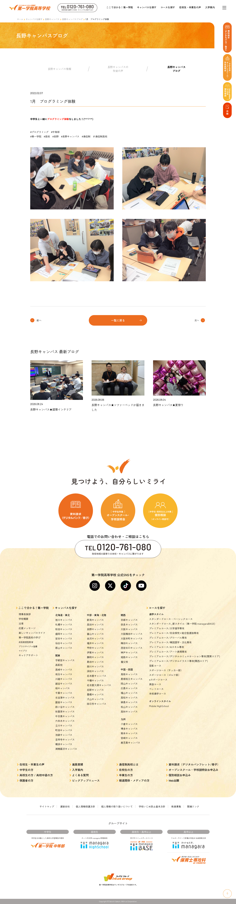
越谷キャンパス (63, 683)
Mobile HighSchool (159, 706)
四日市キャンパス (96, 703)
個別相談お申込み (180, 775)
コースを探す (168, 7)
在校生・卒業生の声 (190, 7)
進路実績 (77, 764)
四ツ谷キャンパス (65, 707)
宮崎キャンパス (129, 738)
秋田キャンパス (63, 629)
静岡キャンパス (95, 657)
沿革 (21, 623)
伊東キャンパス (95, 652)
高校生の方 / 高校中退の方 (36, 775)
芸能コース (155, 665)
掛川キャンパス (95, 666)
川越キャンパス (63, 679)
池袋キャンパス (63, 735)
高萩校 (59, 665)
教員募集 (176, 806)
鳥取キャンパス (129, 674)
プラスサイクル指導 (28, 646)
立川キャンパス (63, 725)
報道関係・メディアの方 (134, 780)
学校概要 (23, 619)
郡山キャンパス (63, 648)
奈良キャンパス (129, 624)
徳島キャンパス (129, 702)
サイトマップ (47, 806)
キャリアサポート (28, 655)
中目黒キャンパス (65, 716)
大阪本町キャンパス (132, 638)
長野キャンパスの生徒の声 (118, 69)
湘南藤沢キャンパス (66, 749)
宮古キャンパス (63, 638)
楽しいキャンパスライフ (32, 632)
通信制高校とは (128, 764)
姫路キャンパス (129, 657)
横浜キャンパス (63, 744)
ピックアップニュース (86, 780)
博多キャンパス (129, 728)
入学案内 (210, 7)
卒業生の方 (126, 775)
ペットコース (156, 689)
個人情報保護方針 (85, 806)
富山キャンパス (95, 634)
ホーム (20, 19)
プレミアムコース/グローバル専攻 (168, 637)
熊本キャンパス (129, 733)
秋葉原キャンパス (65, 711)
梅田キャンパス (129, 643)
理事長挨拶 (25, 614)
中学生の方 (26, 770)
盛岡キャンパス (63, 634)
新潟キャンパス (95, 620)
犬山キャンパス (95, 699)
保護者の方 (26, 780)
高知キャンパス (129, 711)
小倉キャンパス (129, 724)
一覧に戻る (118, 320)
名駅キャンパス (95, 689)
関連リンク (193, 806)
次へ (196, 320)
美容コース (155, 684)
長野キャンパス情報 (59, 69)
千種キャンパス (95, 680)
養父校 (124, 661)
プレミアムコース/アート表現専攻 (168, 651)
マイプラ (23, 650)
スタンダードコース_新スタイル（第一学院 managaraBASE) (182, 623)
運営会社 (65, 806)
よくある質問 (80, 775)
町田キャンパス (63, 730)
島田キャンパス (95, 661)
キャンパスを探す (146, 7)
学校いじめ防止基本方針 (152, 806)
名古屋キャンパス (96, 675)
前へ (39, 320)
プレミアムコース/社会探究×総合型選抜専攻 (174, 633)
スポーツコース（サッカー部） (166, 670)
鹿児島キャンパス (130, 742)
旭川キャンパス (63, 620)
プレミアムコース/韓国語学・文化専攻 (170, 642)
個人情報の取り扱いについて (117, 806)
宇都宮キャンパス (65, 660)
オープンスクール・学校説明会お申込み (193, 770)
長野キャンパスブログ (72, 19)
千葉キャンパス (63, 693)
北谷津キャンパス (65, 697)
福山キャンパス (129, 693)
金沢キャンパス (95, 638)
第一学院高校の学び (29, 637)
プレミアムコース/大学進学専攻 (166, 628)
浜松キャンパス (95, 671)
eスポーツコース (158, 679)
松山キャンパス (129, 707)
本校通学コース (157, 693)
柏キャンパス (62, 688)
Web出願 (174, 780)
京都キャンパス (129, 620)
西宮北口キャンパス (132, 648)
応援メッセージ (27, 628)
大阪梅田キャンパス (132, 634)
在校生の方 (126, 770)
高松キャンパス (129, 697)
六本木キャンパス (65, 721)
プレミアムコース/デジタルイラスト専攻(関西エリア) (178, 661)
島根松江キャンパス (132, 679)
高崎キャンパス (63, 669)
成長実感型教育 (26, 642)
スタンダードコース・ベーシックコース (171, 619)
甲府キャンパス (95, 648)
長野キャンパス (52, 19)
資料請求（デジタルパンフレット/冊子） (194, 764)
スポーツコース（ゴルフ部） (165, 675)
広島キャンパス (129, 688)
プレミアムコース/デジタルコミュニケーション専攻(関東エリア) (184, 656)
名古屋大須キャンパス (99, 685)
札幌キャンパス (63, 624)
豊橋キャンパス (95, 694)
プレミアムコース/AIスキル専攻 (166, 647)
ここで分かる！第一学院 (119, 7)
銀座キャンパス (63, 702)
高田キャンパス (95, 624)
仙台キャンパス (63, 643)
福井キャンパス (95, 643)
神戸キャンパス (129, 652)
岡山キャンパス (129, 683)
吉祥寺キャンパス (65, 739)
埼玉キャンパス (63, 674)
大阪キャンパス (129, 629)
